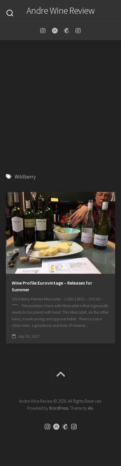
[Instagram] (43, 31)
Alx (90, 408)
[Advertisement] (60, 103)
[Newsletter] (66, 31)
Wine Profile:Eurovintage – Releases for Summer (52, 286)
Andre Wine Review (60, 10)
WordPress (58, 408)
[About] (54, 31)
